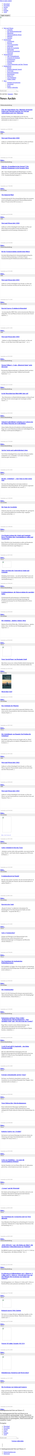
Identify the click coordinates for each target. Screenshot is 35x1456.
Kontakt (6, 10)
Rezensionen (10, 74)
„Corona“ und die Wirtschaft (10, 1188)
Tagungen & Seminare (13, 58)
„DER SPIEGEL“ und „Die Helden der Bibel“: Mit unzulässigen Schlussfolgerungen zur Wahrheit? (17, 1246)
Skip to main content (6, 1)
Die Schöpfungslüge (7, 989)
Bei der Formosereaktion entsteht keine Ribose (15, 251)
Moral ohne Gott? (6, 691)
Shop (5, 81)
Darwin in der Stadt (7, 904)
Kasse (9, 86)
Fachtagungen (11, 59)
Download (7, 4)
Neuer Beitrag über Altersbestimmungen (13, 1103)
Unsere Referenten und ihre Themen (17, 64)
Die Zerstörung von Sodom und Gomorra (14, 1387)
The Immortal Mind (7, 195)
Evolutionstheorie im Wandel (10, 876)
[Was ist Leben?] (6, 832)
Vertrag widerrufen (12, 87)
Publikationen (7, 66)
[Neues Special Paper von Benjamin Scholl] (6, 655)
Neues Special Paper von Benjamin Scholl (14, 659)
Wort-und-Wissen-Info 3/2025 (10, 337)
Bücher (9, 67)
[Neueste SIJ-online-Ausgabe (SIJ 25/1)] (6, 1340)
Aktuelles (10, 30)
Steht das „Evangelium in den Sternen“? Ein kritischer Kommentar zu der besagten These (15, 167)
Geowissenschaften (12, 44)
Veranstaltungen (8, 54)
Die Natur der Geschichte (9, 507)
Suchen (6, 7)
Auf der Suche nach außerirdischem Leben (14, 450)
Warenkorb (10, 84)
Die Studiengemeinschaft (14, 31)
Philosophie (10, 49)
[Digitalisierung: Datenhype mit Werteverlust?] (6, 1369)
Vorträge (9, 63)
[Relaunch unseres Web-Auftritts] (6, 1307)
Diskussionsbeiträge (12, 72)
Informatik (10, 46)
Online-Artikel (11, 79)
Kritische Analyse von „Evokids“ (11, 1131)
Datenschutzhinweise (10, 1452)
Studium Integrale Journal (14, 69)
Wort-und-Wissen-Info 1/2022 (10, 791)
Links (5, 9)
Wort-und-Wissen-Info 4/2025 (10, 280)
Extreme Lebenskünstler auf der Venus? (13, 1075)
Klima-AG (10, 76)
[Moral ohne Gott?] (6, 688)
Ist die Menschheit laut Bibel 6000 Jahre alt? (14, 393)
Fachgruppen (7, 39)
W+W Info (10, 71)
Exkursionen (10, 61)
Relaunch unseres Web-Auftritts (11, 1310)
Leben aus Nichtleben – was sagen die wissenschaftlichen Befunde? (12, 1160)
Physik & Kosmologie (13, 51)
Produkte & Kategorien (13, 82)
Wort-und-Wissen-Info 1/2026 (10, 223)
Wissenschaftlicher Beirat (14, 35)
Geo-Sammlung (11, 77)
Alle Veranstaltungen (13, 56)
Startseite (10, 94)
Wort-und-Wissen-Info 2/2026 (10, 138)
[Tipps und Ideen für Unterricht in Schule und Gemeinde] (6, 567)
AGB (5, 12)
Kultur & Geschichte (13, 48)
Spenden (9, 38)
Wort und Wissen (8, 28)
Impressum (7, 1453)
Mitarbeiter (10, 33)
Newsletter (7, 5)
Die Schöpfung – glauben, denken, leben (13, 620)
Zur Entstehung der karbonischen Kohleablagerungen (11, 962)
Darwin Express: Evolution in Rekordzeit (14, 308)
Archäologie (10, 41)
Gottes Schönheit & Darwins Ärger (12, 847)
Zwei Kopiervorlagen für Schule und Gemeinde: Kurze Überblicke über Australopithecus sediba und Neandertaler (17, 537)
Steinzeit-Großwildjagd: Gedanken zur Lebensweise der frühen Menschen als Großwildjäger (17, 422)
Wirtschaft (10, 53)
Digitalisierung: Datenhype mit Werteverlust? (15, 1372)
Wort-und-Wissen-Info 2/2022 (10, 762)
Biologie (9, 43)
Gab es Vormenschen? (8, 933)
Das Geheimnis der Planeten (10, 706)
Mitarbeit (9, 36)
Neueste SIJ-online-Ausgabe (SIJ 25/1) (13, 1343)
